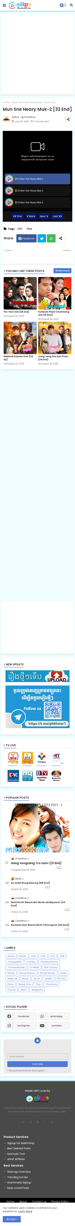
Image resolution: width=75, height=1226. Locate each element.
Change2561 (14, 961)
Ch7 (20, 229)
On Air (36, 978)
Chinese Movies (16, 967)
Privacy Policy (60, 1201)
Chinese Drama (49, 961)
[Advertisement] (37, 54)
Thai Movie (51, 984)
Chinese (31, 961)
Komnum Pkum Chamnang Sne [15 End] (53, 313)
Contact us (39, 1201)
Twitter (42, 238)
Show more (62, 270)
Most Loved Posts (18, 1188)
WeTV (24, 989)
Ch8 (62, 956)
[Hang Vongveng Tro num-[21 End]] (37, 828)
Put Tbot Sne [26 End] (16, 311)
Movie (25, 978)
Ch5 (43, 956)
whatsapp (56, 1016)
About (23, 1201)
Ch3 (33, 956)
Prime (10, 984)
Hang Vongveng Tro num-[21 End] (36, 863)
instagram (23, 1025)
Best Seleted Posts (19, 1148)
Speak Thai (24, 984)
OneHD (48, 978)
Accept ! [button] (11, 1219)
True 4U (11, 989)
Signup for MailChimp (20, 1143)
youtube (57, 1025)
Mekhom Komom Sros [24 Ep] (18, 358)
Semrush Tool (16, 1154)
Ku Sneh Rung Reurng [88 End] (30, 883)
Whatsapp (51, 238)
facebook (23, 1016)
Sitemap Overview (19, 1172)
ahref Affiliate (16, 1159)
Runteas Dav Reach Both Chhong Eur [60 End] (40, 925)
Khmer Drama (27, 973)
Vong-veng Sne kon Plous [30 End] (53, 358)
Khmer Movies (47, 973)
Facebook (29, 238)
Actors (11, 956)
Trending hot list (17, 1177)
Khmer (11, 973)
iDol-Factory (51, 967)
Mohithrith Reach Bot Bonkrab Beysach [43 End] (38, 904)
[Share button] (60, 238)
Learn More (25, 1211)
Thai (14, 102)
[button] (71, 5)
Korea (63, 973)
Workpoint (37, 989)
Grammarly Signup (19, 1182)
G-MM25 (34, 967)
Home (6, 102)
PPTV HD (61, 978)
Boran (22, 956)
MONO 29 (12, 978)
